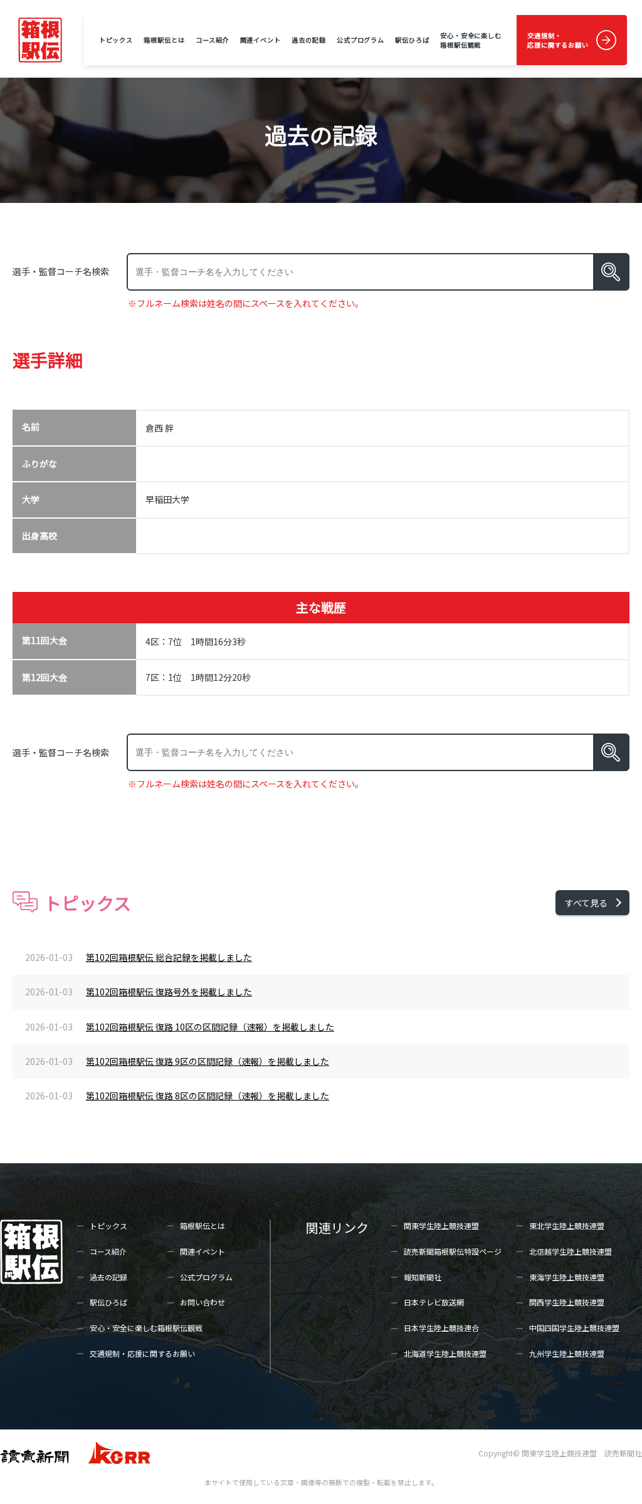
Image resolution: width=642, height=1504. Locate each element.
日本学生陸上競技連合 (441, 1327)
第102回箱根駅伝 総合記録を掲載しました (169, 957)
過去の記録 (308, 39)
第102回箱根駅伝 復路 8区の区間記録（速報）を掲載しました (207, 1095)
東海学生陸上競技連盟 (566, 1277)
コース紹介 (212, 39)
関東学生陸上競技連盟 (441, 1225)
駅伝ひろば (412, 39)
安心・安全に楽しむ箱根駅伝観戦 (471, 40)
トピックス (116, 39)
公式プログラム (360, 39)
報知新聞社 (422, 1277)
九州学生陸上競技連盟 (566, 1353)
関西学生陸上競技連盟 (566, 1302)
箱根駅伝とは (164, 39)
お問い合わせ (202, 1302)
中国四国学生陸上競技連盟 (574, 1327)
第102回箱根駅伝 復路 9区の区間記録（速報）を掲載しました (207, 1061)
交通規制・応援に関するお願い (558, 40)
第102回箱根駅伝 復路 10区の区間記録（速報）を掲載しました (210, 1026)
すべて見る (586, 902)
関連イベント (260, 39)
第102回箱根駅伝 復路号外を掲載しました (169, 991)
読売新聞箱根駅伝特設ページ (453, 1251)
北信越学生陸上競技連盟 (570, 1251)
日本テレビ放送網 (434, 1302)
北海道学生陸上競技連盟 (445, 1353)
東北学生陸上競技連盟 (566, 1225)
